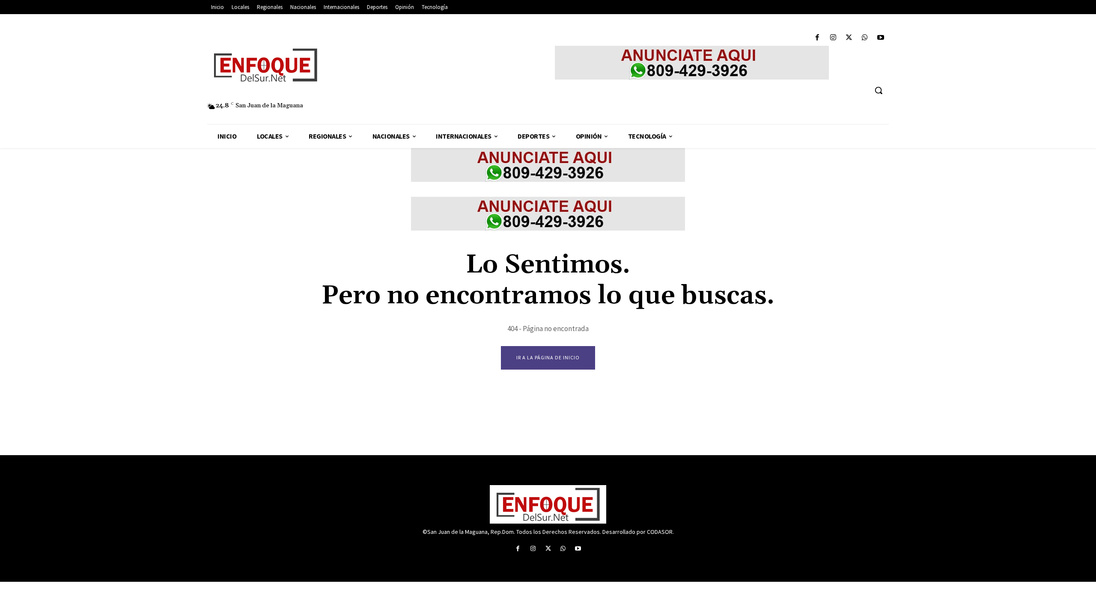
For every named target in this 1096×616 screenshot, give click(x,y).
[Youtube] (881, 38)
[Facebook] (817, 38)
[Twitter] (849, 38)
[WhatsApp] (865, 38)
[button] (878, 90)
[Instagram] (833, 38)
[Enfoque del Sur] (346, 65)
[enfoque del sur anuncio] (692, 63)
